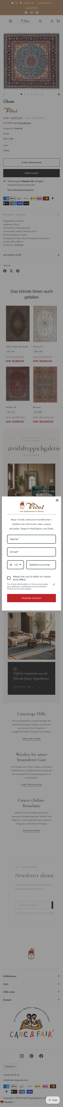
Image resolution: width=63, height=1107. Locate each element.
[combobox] (15, 564)
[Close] (57, 500)
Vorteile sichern (31, 598)
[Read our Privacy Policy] (54, 584)
